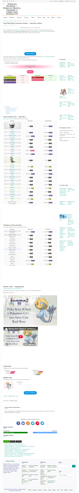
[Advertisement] (52, 9)
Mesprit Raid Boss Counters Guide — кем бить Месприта (47, 432)
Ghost (44, 31)
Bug (39, 31)
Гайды (32, 17)
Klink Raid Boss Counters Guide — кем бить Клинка (63, 194)
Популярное (12, 441)
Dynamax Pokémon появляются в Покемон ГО (14, 443)
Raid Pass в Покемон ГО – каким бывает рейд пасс (15, 452)
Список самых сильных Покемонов (10, 118)
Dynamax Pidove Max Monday (71, 203)
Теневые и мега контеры (10, 109)
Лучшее (6, 441)
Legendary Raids (12, 396)
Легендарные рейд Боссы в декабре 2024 (70, 244)
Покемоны (11, 17)
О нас (51, 1)
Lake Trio (5, 396)
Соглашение (67, 1)
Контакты (56, 1)
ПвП (48, 17)
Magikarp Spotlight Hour (64, 140)
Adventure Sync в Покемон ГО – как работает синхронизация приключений (20, 453)
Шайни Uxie (8, 113)
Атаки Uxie (8, 112)
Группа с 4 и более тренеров (47, 56)
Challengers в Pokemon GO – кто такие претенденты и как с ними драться (19, 446)
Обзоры (39, 17)
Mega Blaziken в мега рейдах (9, 432)
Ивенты (26, 17)
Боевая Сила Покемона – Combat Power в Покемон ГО (15, 445)
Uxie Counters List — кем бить (11, 108)
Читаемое (19, 441)
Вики (44, 17)
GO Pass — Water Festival (64, 132)
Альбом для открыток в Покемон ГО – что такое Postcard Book (17, 449)
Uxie (29, 67)
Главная (5, 17)
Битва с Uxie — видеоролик (11, 110)
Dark (41, 31)
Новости (19, 17)
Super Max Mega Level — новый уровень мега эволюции (16, 450)
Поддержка (61, 1)
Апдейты (53, 17)
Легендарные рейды (13, 400)
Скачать (59, 17)
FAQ (72, 1)
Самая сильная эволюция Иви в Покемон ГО (14, 456)
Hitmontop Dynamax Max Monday (66, 130)
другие (38, 32)
